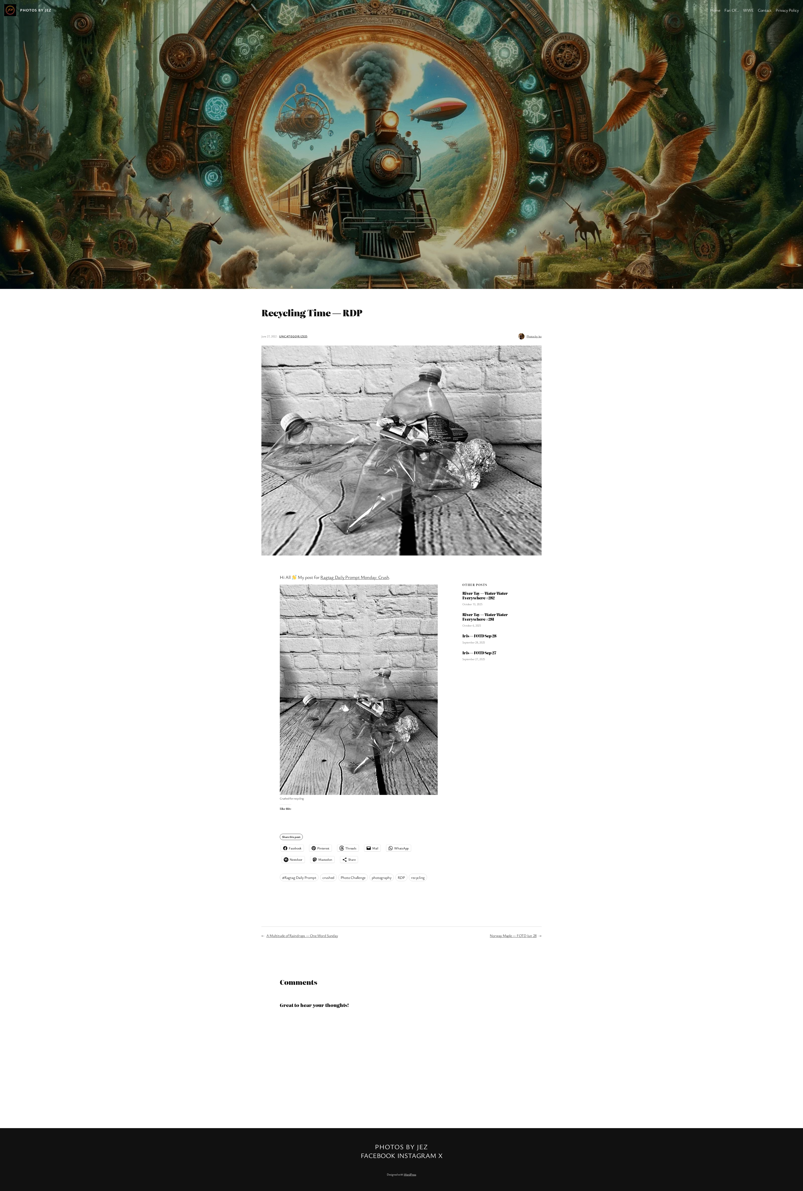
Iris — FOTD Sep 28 (479, 636)
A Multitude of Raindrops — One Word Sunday (302, 935)
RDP (401, 877)
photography (381, 877)
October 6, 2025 (471, 625)
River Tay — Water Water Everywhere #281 (485, 616)
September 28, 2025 (473, 642)
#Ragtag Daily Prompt (299, 877)
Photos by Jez (35, 10)
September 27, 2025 (473, 659)
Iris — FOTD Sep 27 (479, 653)
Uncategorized (293, 336)
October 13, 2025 (472, 604)
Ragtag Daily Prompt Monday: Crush (354, 577)
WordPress (410, 1174)
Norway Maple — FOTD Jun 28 (513, 935)
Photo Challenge (353, 877)
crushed (328, 877)
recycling (418, 877)
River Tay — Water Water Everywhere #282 (485, 595)
